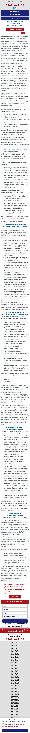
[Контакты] (21, 1)
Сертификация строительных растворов (15, 584)
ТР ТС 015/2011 (15, 664)
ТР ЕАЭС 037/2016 (15, 697)
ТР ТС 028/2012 (15, 684)
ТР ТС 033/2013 (15, 691)
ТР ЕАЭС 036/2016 (15, 696)
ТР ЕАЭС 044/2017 (15, 708)
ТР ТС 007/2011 (15, 651)
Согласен (15, 730)
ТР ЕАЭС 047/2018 (15, 713)
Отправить (15, 621)
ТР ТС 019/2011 (15, 670)
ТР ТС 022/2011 (15, 674)
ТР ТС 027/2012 (15, 682)
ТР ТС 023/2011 (15, 676)
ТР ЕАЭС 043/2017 (15, 707)
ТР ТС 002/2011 (15, 644)
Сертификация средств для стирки (13, 586)
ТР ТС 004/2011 (15, 647)
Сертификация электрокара (11, 587)
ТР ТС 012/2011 (15, 659)
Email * (5, 613)
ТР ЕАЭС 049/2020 (15, 716)
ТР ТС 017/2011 (15, 667)
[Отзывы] (16, 1)
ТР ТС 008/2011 (15, 653)
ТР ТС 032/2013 (15, 690)
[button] (13, 8)
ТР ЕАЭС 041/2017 (15, 703)
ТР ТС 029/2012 (15, 685)
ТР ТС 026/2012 (15, 680)
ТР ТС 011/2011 (15, 658)
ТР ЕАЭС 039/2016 (15, 700)
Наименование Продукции (10, 616)
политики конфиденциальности (15, 626)
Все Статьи (15, 597)
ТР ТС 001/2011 (15, 642)
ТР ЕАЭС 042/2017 (15, 705)
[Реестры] (19, 1)
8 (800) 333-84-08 (15, 5)
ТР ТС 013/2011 (15, 661)
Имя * (4, 606)
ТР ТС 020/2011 (15, 671)
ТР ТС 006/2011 (15, 650)
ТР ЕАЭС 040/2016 (15, 702)
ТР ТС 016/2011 (15, 665)
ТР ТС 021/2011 (15, 673)
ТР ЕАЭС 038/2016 (15, 699)
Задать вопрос (15, 15)
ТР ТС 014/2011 (15, 662)
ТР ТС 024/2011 (15, 677)
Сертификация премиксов (11, 593)
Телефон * (6, 609)
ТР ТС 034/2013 (15, 693)
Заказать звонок (15, 18)
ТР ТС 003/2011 (15, 645)
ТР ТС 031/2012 (15, 688)
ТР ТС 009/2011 (15, 654)
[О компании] (13, 1)
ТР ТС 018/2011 (15, 668)
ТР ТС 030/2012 (15, 687)
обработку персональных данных (10, 726)
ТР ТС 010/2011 (15, 656)
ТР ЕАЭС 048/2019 (15, 714)
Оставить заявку (15, 11)
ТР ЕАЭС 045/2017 (15, 710)
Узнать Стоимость (14, 29)
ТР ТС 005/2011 (15, 648)
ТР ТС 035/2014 (15, 694)
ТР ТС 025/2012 (15, 679)
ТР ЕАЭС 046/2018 (15, 711)
